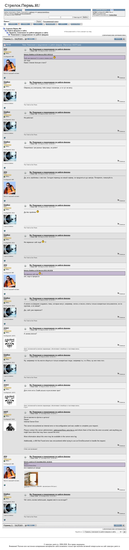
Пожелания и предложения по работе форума (29, 35)
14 (26, 39)
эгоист (6, 328)
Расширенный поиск (50, 21)
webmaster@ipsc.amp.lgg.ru (64, 430)
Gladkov (7, 82)
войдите (31, 12)
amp (5, 49)
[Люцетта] (5, 108)
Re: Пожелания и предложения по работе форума (50, 49)
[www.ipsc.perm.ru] (5, 78)
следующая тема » (120, 35)
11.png (27, 486)
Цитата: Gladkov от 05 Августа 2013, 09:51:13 (38, 54)
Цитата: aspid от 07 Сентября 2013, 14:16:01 (38, 461)
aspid (6, 411)
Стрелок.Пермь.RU (13, 29)
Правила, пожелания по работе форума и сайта (28, 33)
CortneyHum (113, 15)
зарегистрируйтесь (43, 12)
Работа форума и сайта (17, 31)
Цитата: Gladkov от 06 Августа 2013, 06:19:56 (38, 270)
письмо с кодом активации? (22, 13)
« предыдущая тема (108, 35)
